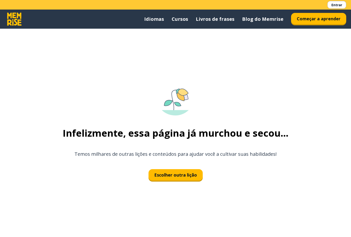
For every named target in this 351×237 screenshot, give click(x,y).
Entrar (336, 5)
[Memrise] (14, 19)
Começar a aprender (318, 19)
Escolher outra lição (175, 175)
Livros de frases (215, 19)
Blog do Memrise (262, 19)
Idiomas (154, 19)
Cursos (180, 19)
